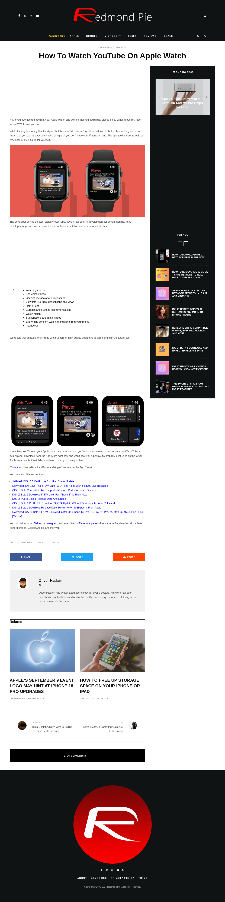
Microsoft (113, 36)
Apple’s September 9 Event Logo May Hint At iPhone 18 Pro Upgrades (42, 686)
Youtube (55, 543)
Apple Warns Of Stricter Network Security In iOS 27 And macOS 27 (189, 293)
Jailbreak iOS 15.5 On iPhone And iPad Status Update (43, 481)
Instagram (51, 523)
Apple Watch (27, 543)
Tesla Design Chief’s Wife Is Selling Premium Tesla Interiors (52, 727)
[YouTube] (37, 15)
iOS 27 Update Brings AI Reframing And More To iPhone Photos (187, 312)
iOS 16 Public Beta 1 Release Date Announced (39, 498)
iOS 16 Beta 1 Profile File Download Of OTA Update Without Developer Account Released (63, 503)
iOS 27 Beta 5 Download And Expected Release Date (190, 349)
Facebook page (88, 523)
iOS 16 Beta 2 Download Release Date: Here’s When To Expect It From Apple (56, 507)
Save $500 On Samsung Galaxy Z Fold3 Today (103, 727)
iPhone (42, 543)
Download (16, 467)
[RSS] (198, 36)
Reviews (150, 36)
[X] (25, 15)
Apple (74, 36)
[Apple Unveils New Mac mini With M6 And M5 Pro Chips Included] (183, 97)
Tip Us (143, 878)
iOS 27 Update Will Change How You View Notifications (190, 368)
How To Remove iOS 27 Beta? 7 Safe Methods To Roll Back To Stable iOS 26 (190, 275)
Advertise (99, 878)
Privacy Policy (122, 878)
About (82, 878)
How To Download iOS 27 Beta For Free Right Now (188, 256)
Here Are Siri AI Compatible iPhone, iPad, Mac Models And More (190, 331)
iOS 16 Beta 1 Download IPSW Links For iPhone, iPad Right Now (49, 494)
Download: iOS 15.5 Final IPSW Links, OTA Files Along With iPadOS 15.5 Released (60, 485)
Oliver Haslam (104, 47)
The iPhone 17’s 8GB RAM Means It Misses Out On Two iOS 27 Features (190, 386)
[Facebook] (19, 15)
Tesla (132, 36)
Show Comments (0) (75, 756)
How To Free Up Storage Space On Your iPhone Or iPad (110, 686)
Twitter (37, 523)
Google (92, 36)
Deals (168, 36)
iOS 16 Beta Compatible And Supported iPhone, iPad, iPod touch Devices (54, 490)
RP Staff (84, 699)
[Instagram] (31, 15)
